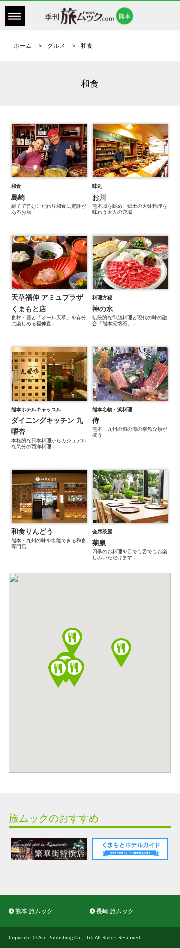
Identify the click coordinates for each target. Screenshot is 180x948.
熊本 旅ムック (33, 911)
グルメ (57, 45)
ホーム (23, 45)
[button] (58, 673)
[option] (94, 849)
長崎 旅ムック (114, 911)
